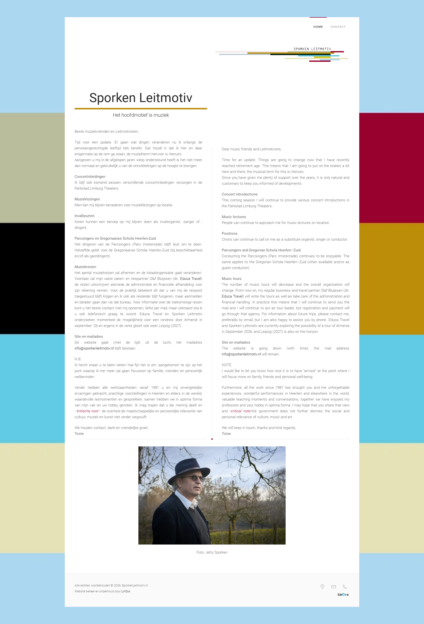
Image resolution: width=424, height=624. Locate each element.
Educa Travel (190, 278)
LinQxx (125, 591)
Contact (338, 26)
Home (318, 26)
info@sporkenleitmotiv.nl (94, 348)
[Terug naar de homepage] (75, 27)
